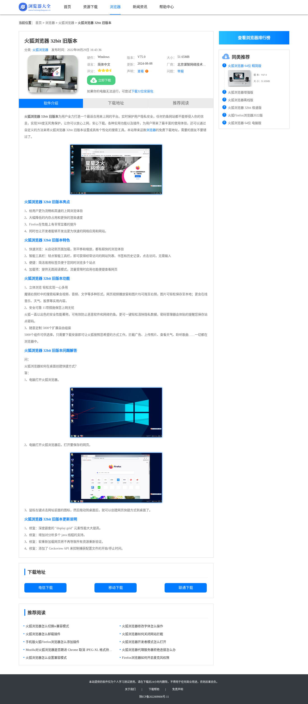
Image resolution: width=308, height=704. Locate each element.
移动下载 (115, 588)
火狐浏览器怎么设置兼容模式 (46, 657)
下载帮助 (154, 689)
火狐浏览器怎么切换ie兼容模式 (47, 626)
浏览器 (50, 23)
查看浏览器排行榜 (254, 38)
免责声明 (177, 689)
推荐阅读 (181, 103)
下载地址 (116, 103)
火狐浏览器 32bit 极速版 (245, 107)
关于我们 (130, 689)
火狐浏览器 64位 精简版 (244, 66)
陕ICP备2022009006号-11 (154, 696)
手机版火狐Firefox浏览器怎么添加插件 (52, 642)
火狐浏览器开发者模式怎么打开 (144, 642)
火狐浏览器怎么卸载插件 (43, 634)
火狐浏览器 (66, 23)
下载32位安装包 (142, 91)
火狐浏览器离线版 (240, 100)
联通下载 (186, 588)
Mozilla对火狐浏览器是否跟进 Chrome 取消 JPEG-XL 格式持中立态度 (69, 650)
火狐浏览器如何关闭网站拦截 (142, 634)
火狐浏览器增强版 (240, 92)
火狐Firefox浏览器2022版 (245, 115)
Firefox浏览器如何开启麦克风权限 (145, 657)
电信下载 (45, 588)
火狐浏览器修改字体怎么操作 (142, 626)
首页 (38, 23)
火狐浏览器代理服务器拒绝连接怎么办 (149, 650)
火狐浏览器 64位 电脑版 (244, 123)
